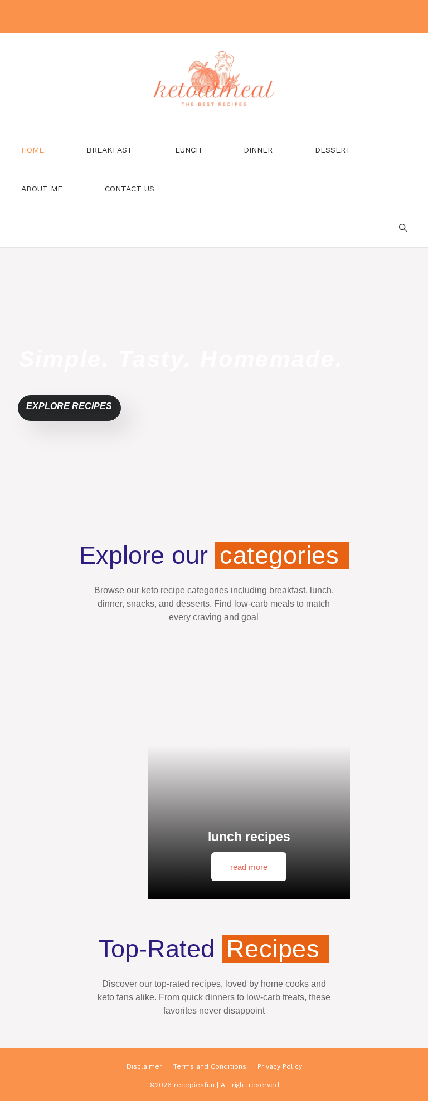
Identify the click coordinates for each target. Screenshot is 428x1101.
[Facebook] (185, 17)
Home (32, 149)
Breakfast (109, 149)
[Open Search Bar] (403, 227)
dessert (333, 149)
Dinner (258, 149)
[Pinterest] (238, 17)
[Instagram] (212, 17)
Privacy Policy (279, 1066)
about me (41, 188)
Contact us (129, 188)
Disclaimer (144, 1066)
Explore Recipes (69, 406)
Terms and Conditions (209, 1066)
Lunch (188, 149)
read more (249, 867)
